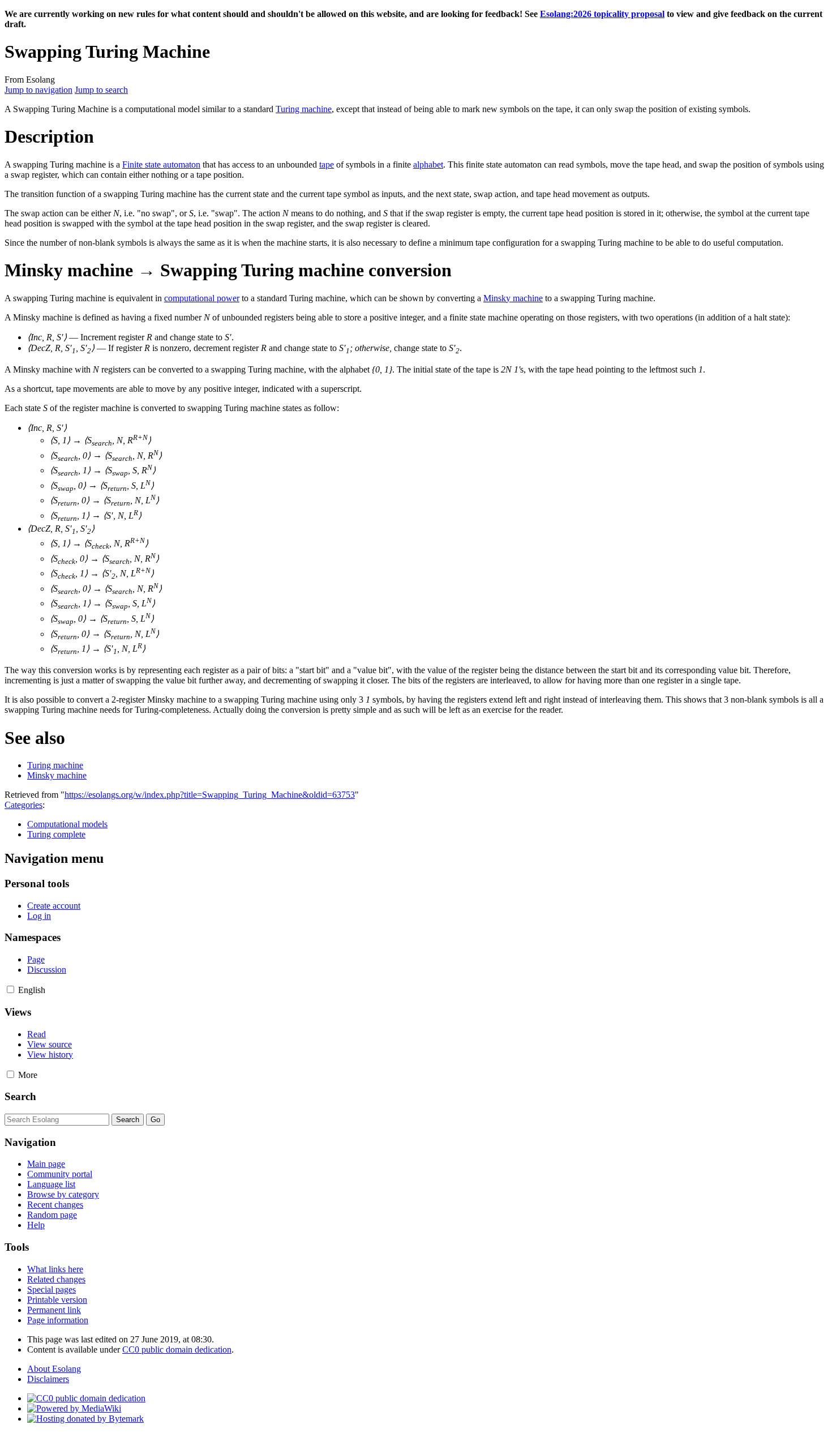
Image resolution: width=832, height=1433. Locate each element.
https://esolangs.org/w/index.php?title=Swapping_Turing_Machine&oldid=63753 (210, 794)
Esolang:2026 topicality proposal (602, 14)
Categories (23, 805)
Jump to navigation (38, 90)
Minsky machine (513, 298)
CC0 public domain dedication (176, 1349)
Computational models (67, 824)
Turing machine (304, 109)
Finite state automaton (161, 164)
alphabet (428, 164)
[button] (10, 989)
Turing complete (56, 834)
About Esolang (54, 1369)
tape (326, 164)
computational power (201, 298)
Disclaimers (48, 1379)
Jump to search (101, 90)
